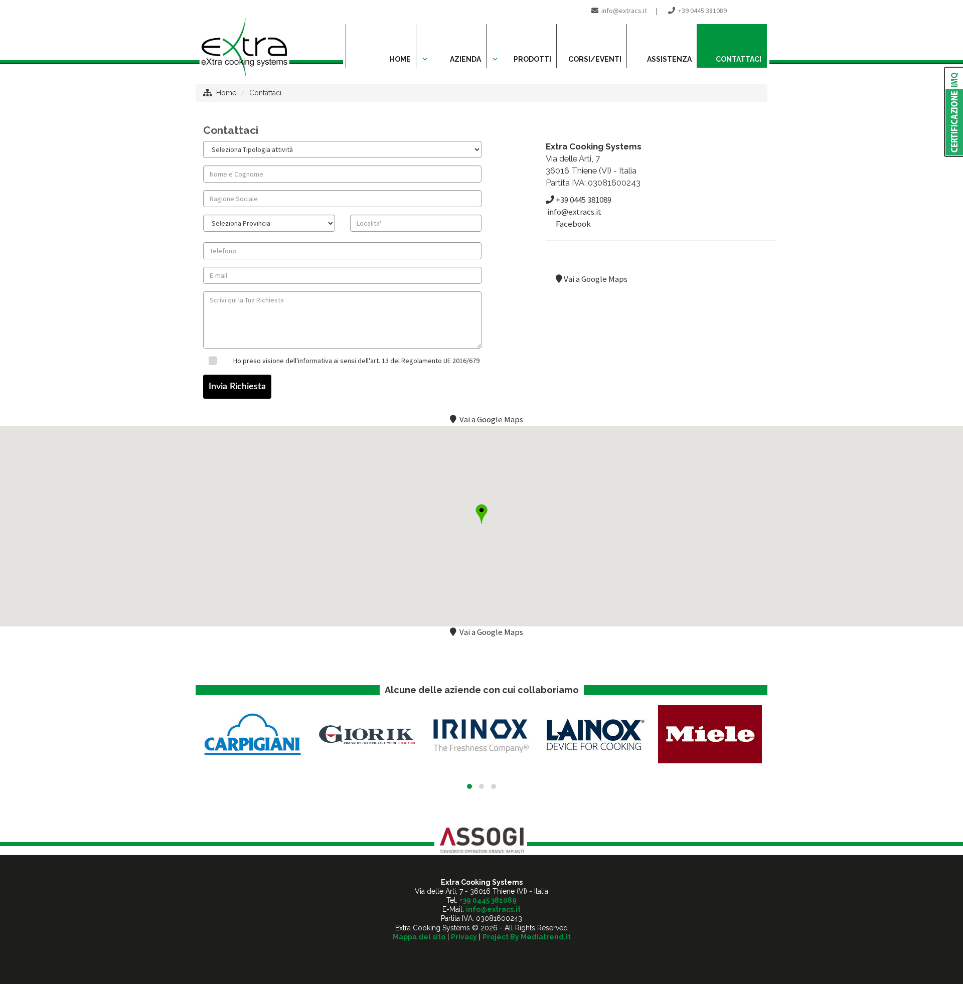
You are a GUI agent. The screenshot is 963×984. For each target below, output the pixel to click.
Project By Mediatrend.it (527, 937)
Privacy (464, 937)
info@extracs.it (624, 10)
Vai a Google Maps (594, 278)
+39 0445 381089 (702, 10)
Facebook (573, 223)
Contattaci (265, 93)
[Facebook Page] (760, 10)
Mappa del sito (419, 937)
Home (226, 93)
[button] (481, 514)
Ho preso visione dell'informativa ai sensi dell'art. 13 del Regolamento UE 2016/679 (356, 360)
